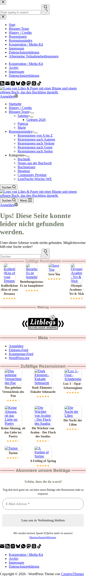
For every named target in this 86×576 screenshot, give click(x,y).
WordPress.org (19, 358)
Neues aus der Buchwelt (35, 163)
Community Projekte (32, 175)
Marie (22, 127)
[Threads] (34, 84)
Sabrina (23, 116)
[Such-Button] (45, 254)
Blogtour (24, 171)
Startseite (15, 104)
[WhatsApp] (23, 84)
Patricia (23, 123)
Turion (13, 453)
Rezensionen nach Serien (35, 151)
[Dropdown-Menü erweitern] (32, 113)
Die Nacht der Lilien (73, 422)
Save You (54, 274)
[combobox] (20, 256)
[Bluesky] (18, 84)
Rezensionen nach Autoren (36, 139)
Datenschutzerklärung (24, 75)
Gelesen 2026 (36, 120)
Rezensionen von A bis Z (35, 135)
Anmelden (16, 346)
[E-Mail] (8, 84)
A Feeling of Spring (43, 461)
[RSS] (2, 84)
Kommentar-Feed (21, 354)
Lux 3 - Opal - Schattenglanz (72, 385)
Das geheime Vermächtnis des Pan (13, 391)
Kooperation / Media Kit (26, 64)
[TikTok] (39, 84)
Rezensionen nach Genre (35, 147)
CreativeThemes (72, 574)
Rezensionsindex (20, 131)
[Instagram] (13, 84)
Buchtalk (24, 159)
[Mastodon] (29, 84)
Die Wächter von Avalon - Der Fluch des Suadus (43, 432)
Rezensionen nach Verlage (36, 143)
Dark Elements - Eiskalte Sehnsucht (43, 389)
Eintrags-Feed (18, 350)
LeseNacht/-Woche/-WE (35, 179)
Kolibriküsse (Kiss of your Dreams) (9, 289)
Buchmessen (26, 167)
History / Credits (20, 108)
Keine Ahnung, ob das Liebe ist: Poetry (13, 432)
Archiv (14, 68)
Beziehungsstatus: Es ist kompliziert (32, 283)
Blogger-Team (19, 112)
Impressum (16, 71)
